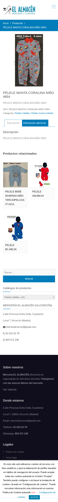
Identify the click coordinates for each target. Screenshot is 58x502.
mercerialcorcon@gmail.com (21, 327)
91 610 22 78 (12, 333)
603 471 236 (12, 340)
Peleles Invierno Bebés (42, 113)
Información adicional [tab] (34, 123)
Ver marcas (10, 389)
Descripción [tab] (13, 123)
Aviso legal (11, 457)
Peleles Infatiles (22, 113)
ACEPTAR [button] (34, 497)
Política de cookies (15, 452)
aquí (33, 492)
